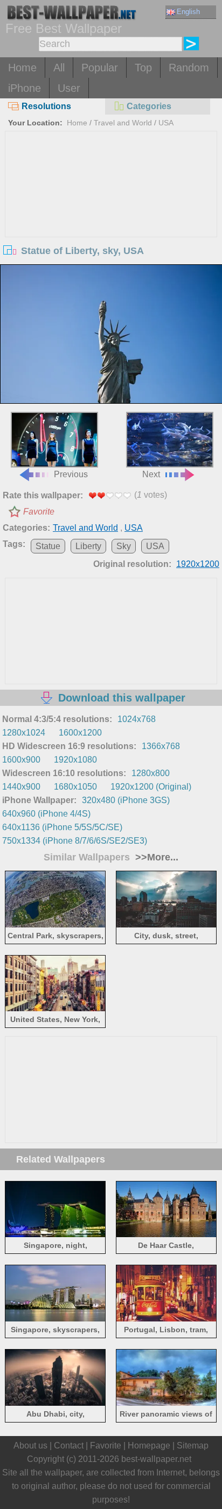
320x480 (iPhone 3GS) (126, 800)
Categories (149, 106)
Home (22, 68)
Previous (71, 474)
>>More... (155, 857)
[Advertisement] (110, 212)
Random (189, 68)
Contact (69, 1445)
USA (166, 122)
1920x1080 (75, 759)
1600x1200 (80, 732)
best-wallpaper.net (156, 1459)
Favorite (38, 511)
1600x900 (21, 759)
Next (151, 474)
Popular (99, 68)
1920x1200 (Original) (150, 786)
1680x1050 (75, 786)
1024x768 (136, 719)
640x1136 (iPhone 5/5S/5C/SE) (62, 827)
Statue (48, 546)
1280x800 (150, 773)
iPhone (24, 88)
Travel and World (123, 122)
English (188, 12)
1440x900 (21, 786)
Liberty (88, 546)
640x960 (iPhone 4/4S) (46, 813)
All (59, 68)
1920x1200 (197, 564)
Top (143, 68)
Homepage (149, 1445)
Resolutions (46, 106)
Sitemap (193, 1445)
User (69, 88)
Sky (123, 546)
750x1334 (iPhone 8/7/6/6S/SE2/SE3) (74, 840)
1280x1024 (23, 732)
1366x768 (161, 746)
